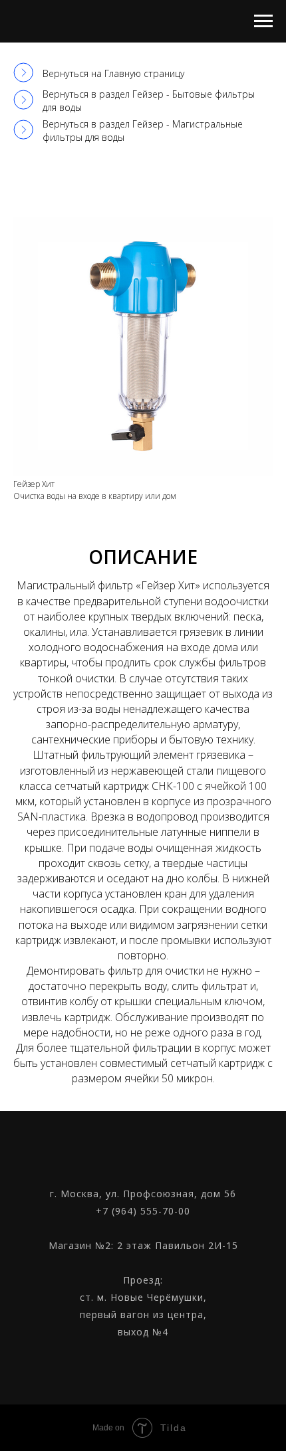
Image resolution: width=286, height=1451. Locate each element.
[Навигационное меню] (263, 21)
